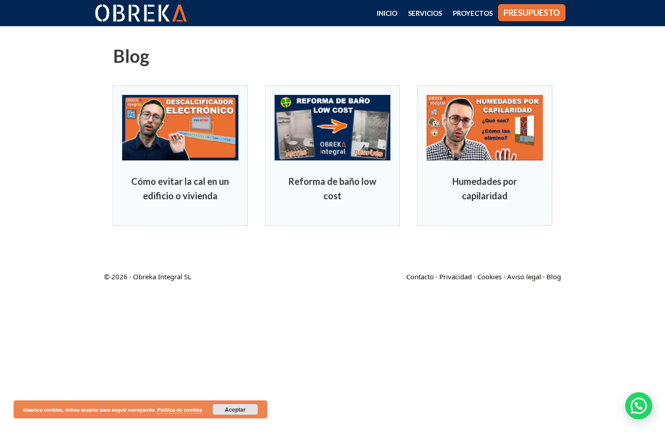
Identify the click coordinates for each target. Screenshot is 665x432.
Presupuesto (532, 13)
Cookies (489, 276)
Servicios (425, 13)
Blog (553, 276)
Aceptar (235, 409)
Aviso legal (524, 276)
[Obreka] (143, 13)
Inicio (387, 13)
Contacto (420, 276)
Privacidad (455, 276)
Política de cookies (179, 409)
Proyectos (473, 13)
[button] (638, 405)
